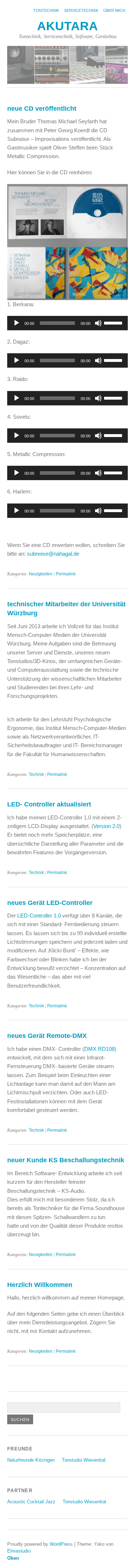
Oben (13, 1558)
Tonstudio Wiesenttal (83, 1460)
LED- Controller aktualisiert (49, 804)
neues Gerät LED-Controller (50, 902)
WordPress (61, 1544)
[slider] (114, 322)
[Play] (16, 323)
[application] (67, 323)
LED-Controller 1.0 (39, 915)
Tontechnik (46, 10)
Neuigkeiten (41, 573)
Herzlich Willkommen (39, 1284)
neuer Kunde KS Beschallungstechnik (65, 1160)
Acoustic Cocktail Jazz (31, 1501)
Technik (36, 774)
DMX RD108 (99, 1049)
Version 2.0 (106, 826)
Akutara (67, 26)
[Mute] (98, 323)
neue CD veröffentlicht (41, 108)
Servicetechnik (81, 10)
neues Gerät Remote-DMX (47, 1035)
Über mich (114, 10)
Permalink (66, 573)
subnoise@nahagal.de (53, 554)
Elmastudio (19, 1551)
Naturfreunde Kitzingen (31, 1460)
